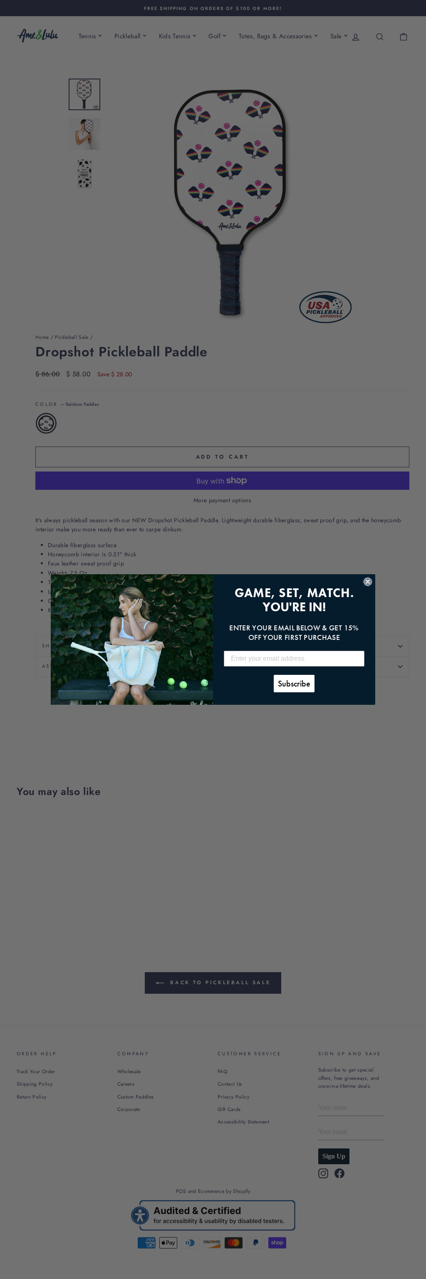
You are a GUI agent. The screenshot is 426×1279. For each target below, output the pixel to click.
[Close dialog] (368, 582)
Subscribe (294, 683)
